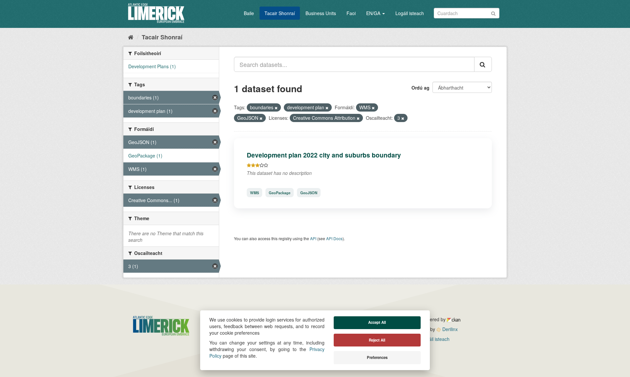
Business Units (320, 13)
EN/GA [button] (374, 13)
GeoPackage (279, 192)
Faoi (351, 13)
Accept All (377, 322)
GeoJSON (308, 192)
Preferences (377, 357)
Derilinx (449, 329)
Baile (249, 13)
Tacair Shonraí (279, 13)
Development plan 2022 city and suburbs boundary (324, 154)
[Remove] (276, 107)
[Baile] (131, 36)
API (313, 238)
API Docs (334, 238)
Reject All (377, 340)
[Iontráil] (493, 12)
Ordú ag (420, 87)
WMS (254, 192)
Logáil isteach (409, 13)
